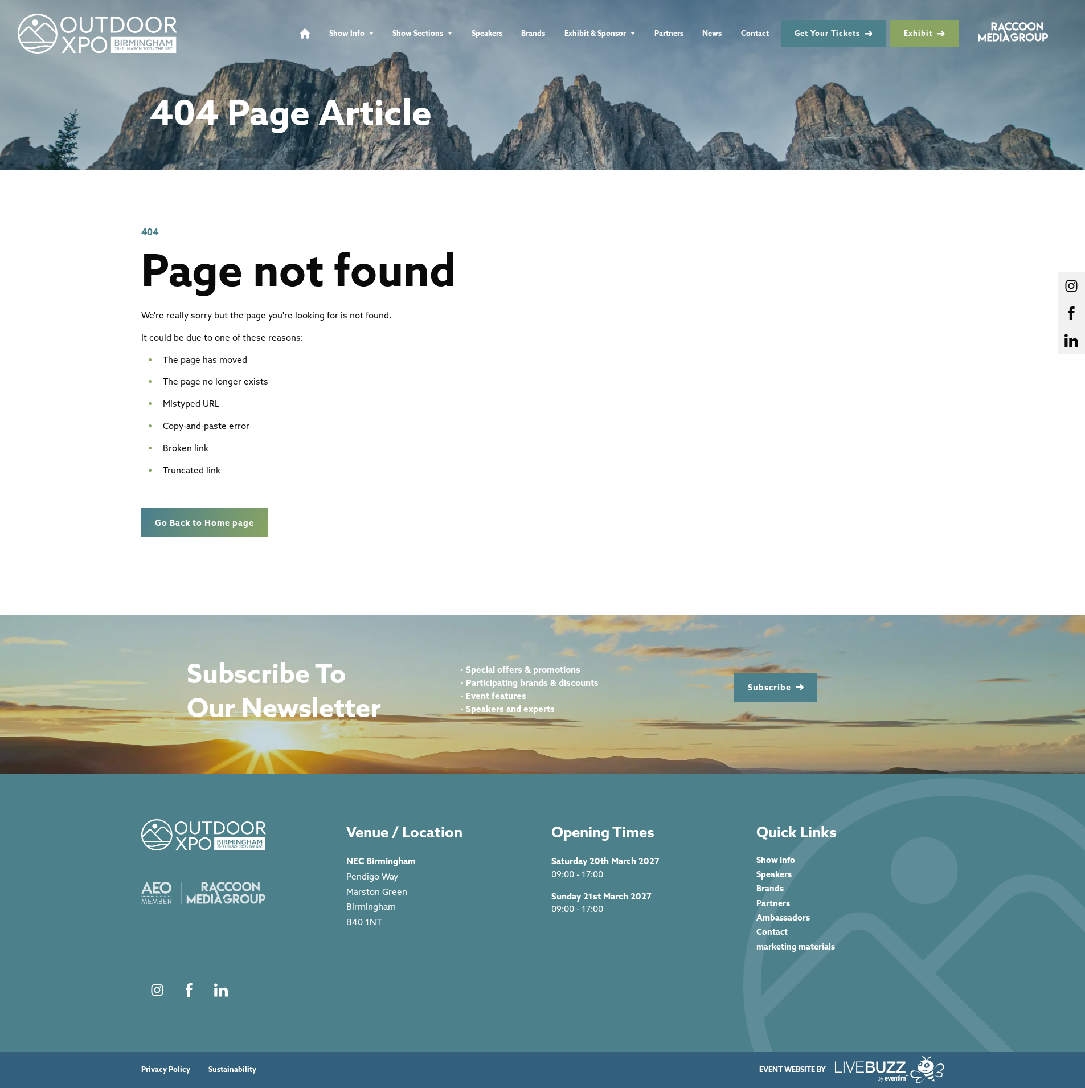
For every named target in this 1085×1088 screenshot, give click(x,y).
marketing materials (795, 946)
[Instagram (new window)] (157, 990)
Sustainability (232, 1069)
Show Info (347, 33)
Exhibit (918, 33)
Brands (533, 33)
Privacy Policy (165, 1069)
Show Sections (417, 33)
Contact (755, 33)
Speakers (487, 33)
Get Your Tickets (827, 33)
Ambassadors (783, 917)
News (712, 33)
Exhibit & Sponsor (595, 33)
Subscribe (769, 687)
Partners (668, 33)
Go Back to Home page (204, 522)
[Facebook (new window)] (189, 990)
